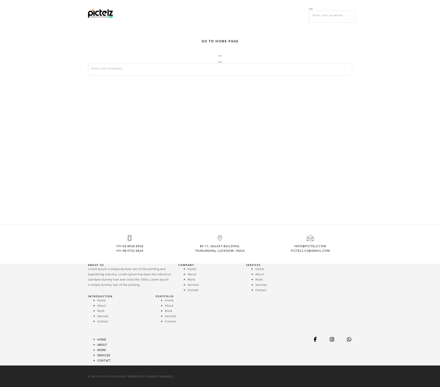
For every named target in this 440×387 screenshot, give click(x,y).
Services (276, 13)
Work (257, 13)
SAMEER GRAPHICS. (160, 376)
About (238, 13)
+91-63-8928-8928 (129, 246)
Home (220, 13)
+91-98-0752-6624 (129, 251)
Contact (298, 13)
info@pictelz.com (310, 246)
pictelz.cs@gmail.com (310, 251)
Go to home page (220, 41)
